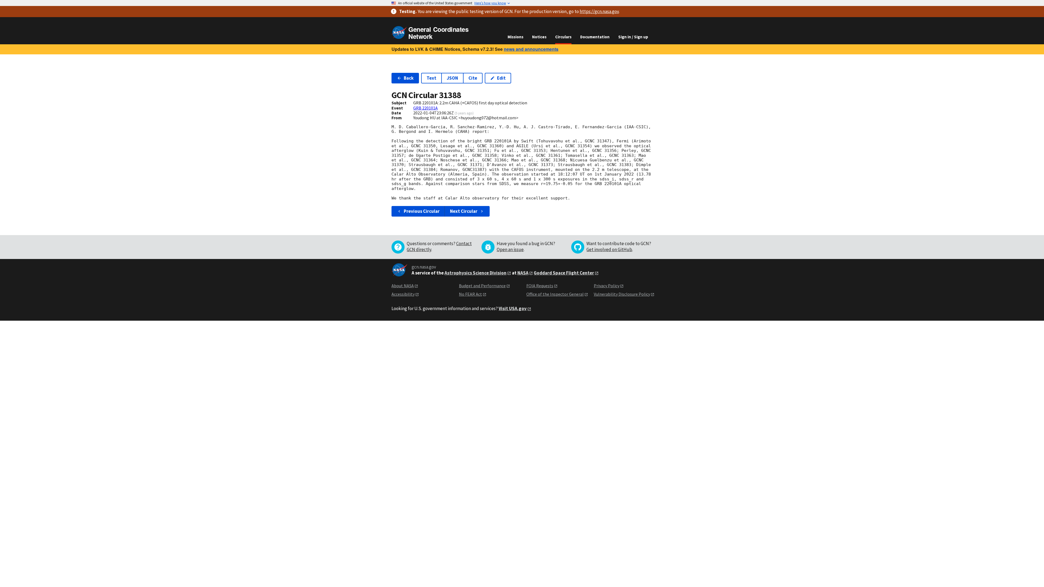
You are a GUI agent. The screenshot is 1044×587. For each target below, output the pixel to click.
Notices (539, 36)
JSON (452, 78)
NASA (523, 273)
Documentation (595, 36)
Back (409, 78)
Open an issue (510, 249)
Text (431, 78)
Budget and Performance (482, 285)
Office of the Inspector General (555, 294)
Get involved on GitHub (609, 249)
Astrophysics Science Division (476, 273)
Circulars (563, 36)
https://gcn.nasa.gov (599, 11)
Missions (515, 36)
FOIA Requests (539, 285)
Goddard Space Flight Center (564, 273)
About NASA (402, 285)
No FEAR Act (470, 294)
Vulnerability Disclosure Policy (622, 294)
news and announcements (531, 49)
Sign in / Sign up (633, 36)
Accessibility (403, 294)
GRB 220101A (425, 108)
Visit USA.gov (513, 308)
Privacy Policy (606, 285)
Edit (501, 78)
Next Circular (463, 211)
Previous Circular (422, 211)
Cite (472, 78)
